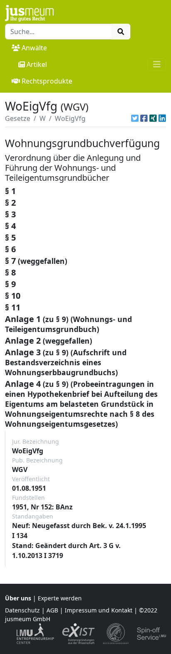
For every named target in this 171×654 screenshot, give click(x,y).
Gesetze (17, 118)
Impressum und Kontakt (98, 610)
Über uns (18, 598)
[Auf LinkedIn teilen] (162, 118)
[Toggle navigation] (157, 64)
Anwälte (34, 47)
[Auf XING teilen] (153, 118)
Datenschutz (22, 610)
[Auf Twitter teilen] (135, 118)
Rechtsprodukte (47, 81)
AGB (52, 610)
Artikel (37, 64)
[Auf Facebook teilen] (144, 118)
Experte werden (60, 598)
